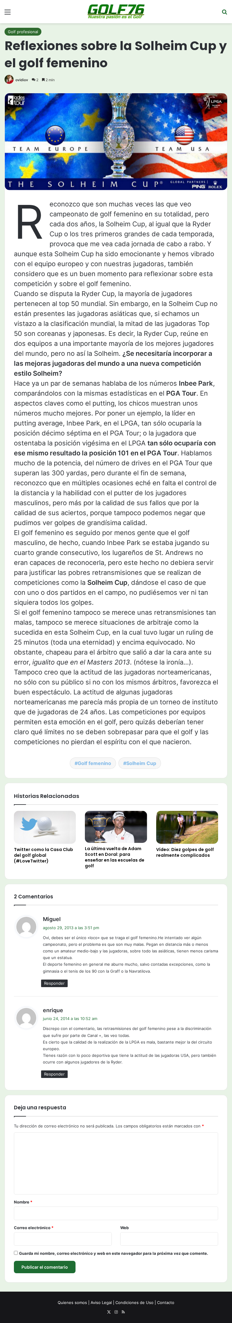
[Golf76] (116, 11)
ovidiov (21, 80)
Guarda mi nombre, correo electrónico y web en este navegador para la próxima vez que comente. (113, 1253)
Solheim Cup (141, 763)
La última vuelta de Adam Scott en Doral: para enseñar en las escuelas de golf (114, 857)
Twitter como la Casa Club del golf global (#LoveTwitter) (43, 855)
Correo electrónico (33, 1227)
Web (124, 1227)
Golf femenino (94, 763)
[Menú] (8, 14)
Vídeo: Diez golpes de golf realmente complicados (185, 852)
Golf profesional (23, 31)
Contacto (165, 1302)
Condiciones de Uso (134, 1302)
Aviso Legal (101, 1302)
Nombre (23, 1202)
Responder (54, 983)
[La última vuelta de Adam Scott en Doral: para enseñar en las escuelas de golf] (116, 827)
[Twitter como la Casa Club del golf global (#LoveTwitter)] (45, 827)
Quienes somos (72, 1302)
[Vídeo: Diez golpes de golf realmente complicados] (187, 827)
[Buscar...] (224, 14)
